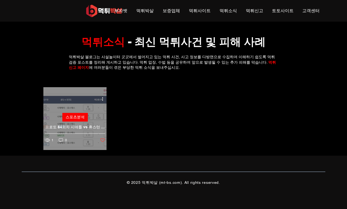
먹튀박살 (76, 57)
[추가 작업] (104, 99)
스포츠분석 (75, 117)
